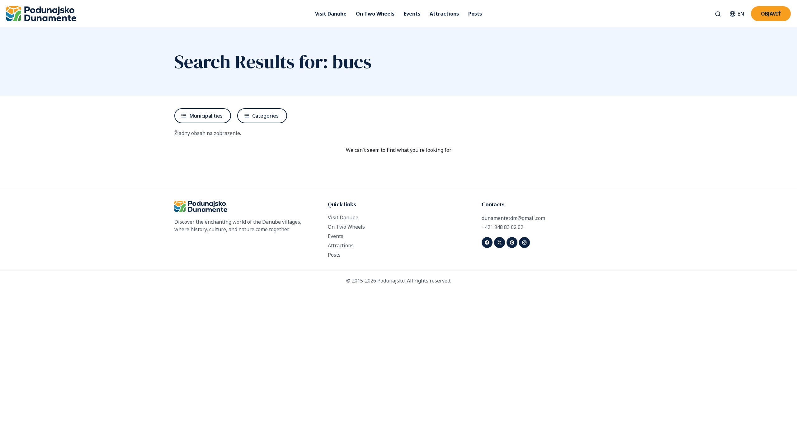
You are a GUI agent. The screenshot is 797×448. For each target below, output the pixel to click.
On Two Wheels (375, 13)
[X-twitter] (499, 242)
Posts (475, 13)
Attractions (444, 13)
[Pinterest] (512, 242)
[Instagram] (524, 242)
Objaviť (771, 13)
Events (412, 13)
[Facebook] (487, 242)
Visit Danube (331, 13)
